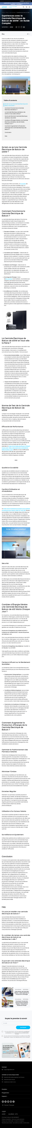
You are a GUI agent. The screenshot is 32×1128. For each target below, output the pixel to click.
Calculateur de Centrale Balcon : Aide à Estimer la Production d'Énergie (22, 993)
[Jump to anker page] (7, 1111)
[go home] (9, 7)
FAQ (6, 136)
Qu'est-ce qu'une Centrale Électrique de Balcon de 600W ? (16, 104)
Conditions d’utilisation (19, 1121)
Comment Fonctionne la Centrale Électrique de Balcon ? (14, 108)
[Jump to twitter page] (5, 1102)
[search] (23, 7)
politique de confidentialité (21, 1033)
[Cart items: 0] (26, 7)
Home (3, 12)
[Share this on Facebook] (19, 27)
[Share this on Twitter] (16, 27)
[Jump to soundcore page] (11, 1114)
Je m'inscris (23, 1027)
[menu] (29, 7)
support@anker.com (9, 1069)
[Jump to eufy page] (18, 1114)
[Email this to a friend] (24, 27)
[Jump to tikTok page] (14, 1102)
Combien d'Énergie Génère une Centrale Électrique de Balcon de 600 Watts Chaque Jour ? (16, 121)
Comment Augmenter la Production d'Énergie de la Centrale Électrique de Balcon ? (15, 127)
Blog (7, 12)
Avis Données (26, 1122)
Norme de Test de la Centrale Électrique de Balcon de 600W (16, 117)
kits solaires (12, 12)
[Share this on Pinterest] (21, 27)
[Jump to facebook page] (3, 1102)
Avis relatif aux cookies (17, 1122)
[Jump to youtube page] (8, 1102)
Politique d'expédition (6, 1119)
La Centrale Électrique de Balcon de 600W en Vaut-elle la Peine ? (15, 113)
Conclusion (8, 132)
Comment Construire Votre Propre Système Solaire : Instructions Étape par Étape (21, 1003)
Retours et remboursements (18, 1119)
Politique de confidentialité (7, 1121)
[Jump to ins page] (11, 1102)
